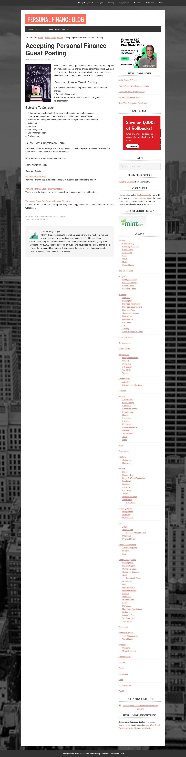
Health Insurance (129, 590)
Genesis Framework (91, 753)
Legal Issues (127, 319)
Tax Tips (122, 662)
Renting (125, 430)
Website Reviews (129, 496)
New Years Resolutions (132, 609)
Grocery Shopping (129, 282)
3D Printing (126, 297)
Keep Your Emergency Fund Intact (133, 103)
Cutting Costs (124, 348)
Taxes (121, 668)
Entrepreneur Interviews (132, 384)
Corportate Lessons (130, 313)
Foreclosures (127, 411)
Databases (126, 481)
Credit (124, 575)
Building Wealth (128, 565)
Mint (136, 728)
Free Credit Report (133, 578)
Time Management (130, 635)
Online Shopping (129, 650)
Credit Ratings (128, 402)
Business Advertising (131, 303)
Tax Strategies (128, 618)
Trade (121, 679)
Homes (125, 414)
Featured (122, 390)
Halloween (126, 463)
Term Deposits (128, 433)
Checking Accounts (130, 246)
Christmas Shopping (130, 572)
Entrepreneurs (124, 378)
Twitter (125, 493)
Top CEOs (126, 370)
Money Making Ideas (127, 544)
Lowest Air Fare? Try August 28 (131, 91)
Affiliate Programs (129, 547)
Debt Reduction (128, 587)
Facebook (126, 484)
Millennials (126, 535)
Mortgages (126, 424)
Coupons (126, 647)
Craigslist (126, 550)
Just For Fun (127, 529)
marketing (126, 490)
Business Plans (128, 310)
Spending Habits (129, 288)
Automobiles (127, 399)
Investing (126, 421)
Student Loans (128, 265)
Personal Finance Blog (55, 19)
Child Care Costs (129, 568)
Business (122, 294)
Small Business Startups (132, 331)
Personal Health (129, 538)
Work (124, 439)
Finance (122, 396)
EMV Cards (127, 252)
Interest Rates (128, 599)
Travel (124, 436)
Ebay (124, 553)
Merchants (126, 322)
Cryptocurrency (125, 343)
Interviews (126, 363)
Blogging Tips (127, 474)
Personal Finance (129, 427)
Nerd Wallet (146, 728)
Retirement (126, 612)
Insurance (126, 418)
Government (124, 451)
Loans (124, 602)
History (125, 261)
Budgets (122, 276)
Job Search (127, 366)
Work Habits (127, 639)
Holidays (122, 456)
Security (125, 328)
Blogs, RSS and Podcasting (133, 478)
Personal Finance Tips (35, 176)
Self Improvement (126, 632)
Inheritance (126, 596)
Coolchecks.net (143, 195)
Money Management (44, 216)
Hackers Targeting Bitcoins (130, 97)
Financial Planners (130, 408)
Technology (123, 673)
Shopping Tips (128, 615)
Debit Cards (127, 581)
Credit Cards (127, 249)
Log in (122, 753)
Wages (125, 373)
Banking (122, 240)
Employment (124, 354)
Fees (124, 255)
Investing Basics (125, 508)
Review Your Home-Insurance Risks (134, 85)
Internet (122, 468)
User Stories (42, 219)
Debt (124, 584)
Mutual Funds (127, 517)
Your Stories (59, 216)
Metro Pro (78, 753)
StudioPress (105, 753)
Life (120, 523)
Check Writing (128, 243)
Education (126, 405)
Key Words (130, 502)
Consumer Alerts (126, 337)
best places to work (130, 357)
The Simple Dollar (126, 728)
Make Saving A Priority (128, 80)
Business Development (132, 306)
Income (125, 593)
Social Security (125, 656)
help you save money (143, 198)
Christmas (126, 460)
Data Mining (127, 316)
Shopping (122, 644)
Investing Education (127, 181)
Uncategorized (125, 685)
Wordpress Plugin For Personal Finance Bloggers (47, 201)
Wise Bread (155, 725)
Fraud (124, 258)
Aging (124, 526)
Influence (126, 487)
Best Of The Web (126, 270)
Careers (125, 360)
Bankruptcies (127, 562)
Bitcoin (125, 471)
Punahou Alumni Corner (136, 532)
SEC (124, 325)
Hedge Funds (127, 511)
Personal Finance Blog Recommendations (44, 188)
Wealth (121, 691)
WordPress (127, 499)
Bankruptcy (127, 300)
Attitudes (126, 381)
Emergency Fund (129, 279)
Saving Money (128, 285)
